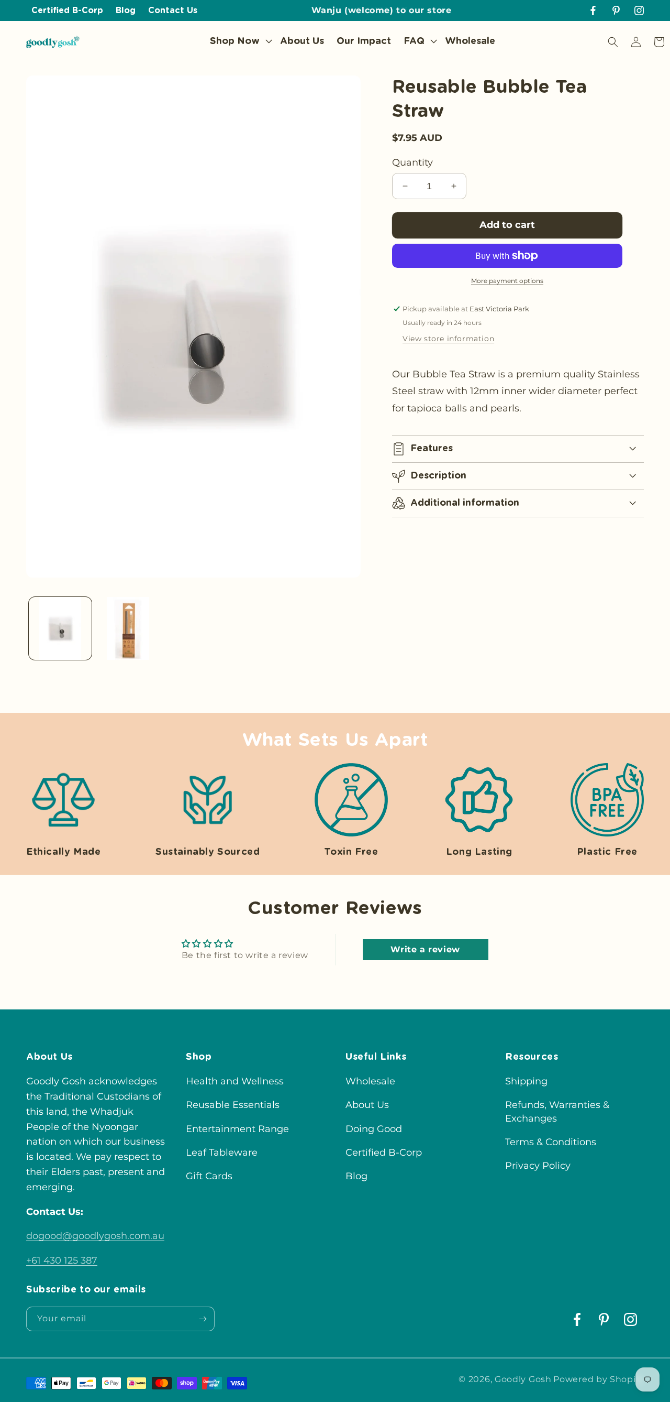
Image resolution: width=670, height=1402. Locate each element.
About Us (367, 1105)
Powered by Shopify (598, 1379)
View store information (448, 338)
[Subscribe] (202, 1319)
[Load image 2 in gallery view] (128, 628)
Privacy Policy (538, 1165)
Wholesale (370, 1081)
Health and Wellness (235, 1081)
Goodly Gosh (523, 1379)
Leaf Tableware (222, 1152)
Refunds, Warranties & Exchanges (557, 1111)
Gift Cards (209, 1176)
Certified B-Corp (383, 1152)
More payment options (507, 281)
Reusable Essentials (233, 1105)
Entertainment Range (237, 1129)
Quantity (412, 162)
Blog (356, 1176)
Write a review (425, 949)
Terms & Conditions (550, 1142)
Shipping (526, 1081)
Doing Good (373, 1129)
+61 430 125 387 (61, 1260)
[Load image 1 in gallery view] (60, 628)
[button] (239, 42)
